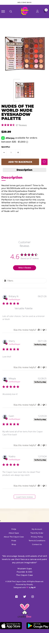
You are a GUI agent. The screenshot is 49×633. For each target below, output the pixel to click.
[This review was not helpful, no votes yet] (44, 329)
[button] (24, 170)
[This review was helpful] (39, 404)
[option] (24, 54)
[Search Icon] (11, 11)
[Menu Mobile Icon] (3, 11)
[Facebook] (16, 596)
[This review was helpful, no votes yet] (39, 329)
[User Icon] (37, 11)
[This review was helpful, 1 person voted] (39, 485)
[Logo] (24, 11)
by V (33, 587)
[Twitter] (24, 596)
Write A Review (24, 267)
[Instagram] (32, 596)
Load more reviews (24, 497)
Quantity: (5, 147)
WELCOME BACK (24, 2)
